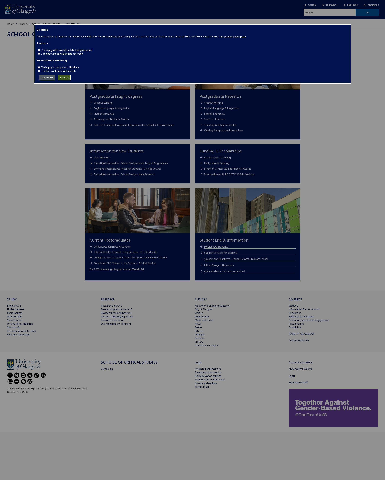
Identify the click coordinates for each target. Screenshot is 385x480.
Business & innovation (301, 316)
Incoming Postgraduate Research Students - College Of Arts (127, 168)
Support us (295, 313)
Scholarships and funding (21, 331)
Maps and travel (204, 320)
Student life (13, 327)
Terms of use (202, 386)
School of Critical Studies (129, 362)
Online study (14, 316)
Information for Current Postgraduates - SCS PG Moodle (125, 252)
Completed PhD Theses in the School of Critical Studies (125, 263)
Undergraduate (15, 309)
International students (20, 323)
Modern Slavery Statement (210, 379)
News (198, 323)
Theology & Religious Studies (220, 125)
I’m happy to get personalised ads (60, 67)
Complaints (295, 327)
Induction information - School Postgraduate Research (124, 174)
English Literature (214, 113)
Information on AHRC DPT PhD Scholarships (229, 174)
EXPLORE (201, 299)
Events (198, 327)
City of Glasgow (203, 309)
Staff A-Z (293, 305)
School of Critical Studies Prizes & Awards (227, 168)
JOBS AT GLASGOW (301, 334)
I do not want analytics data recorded (62, 53)
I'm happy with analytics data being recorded (66, 50)
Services (199, 338)
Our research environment (116, 323)
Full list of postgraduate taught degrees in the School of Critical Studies (134, 125)
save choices (47, 77)
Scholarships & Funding (217, 157)
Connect (373, 5)
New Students (102, 157)
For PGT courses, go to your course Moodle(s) (117, 269)
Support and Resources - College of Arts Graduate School (236, 259)
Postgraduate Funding (216, 163)
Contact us (107, 369)
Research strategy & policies (117, 316)
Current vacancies (299, 340)
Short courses (15, 320)
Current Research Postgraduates (112, 246)
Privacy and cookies (206, 383)
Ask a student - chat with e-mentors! (224, 271)
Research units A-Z (111, 305)
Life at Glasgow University (219, 265)
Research (331, 5)
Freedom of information (208, 372)
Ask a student (296, 323)
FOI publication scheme (208, 376)
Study (312, 5)
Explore (352, 5)
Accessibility (202, 316)
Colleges (199, 334)
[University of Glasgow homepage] (20, 9)
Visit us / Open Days (18, 334)
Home (10, 24)
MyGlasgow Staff (298, 382)
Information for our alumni (304, 309)
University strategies (207, 345)
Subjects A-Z (14, 305)
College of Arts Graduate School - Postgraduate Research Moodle (130, 257)
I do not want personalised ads (58, 71)
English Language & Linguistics (221, 108)
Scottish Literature (214, 119)
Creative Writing (213, 102)
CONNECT (295, 299)
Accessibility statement (208, 368)
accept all (64, 77)
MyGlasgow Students (216, 246)
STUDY (12, 299)
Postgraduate (14, 313)
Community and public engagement (309, 320)
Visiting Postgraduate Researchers (223, 130)
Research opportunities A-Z (116, 309)
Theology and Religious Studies (111, 119)
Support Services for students (221, 252)
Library (199, 341)
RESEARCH (108, 299)
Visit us (199, 313)
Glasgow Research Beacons (116, 313)
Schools (23, 24)
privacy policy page (235, 36)
